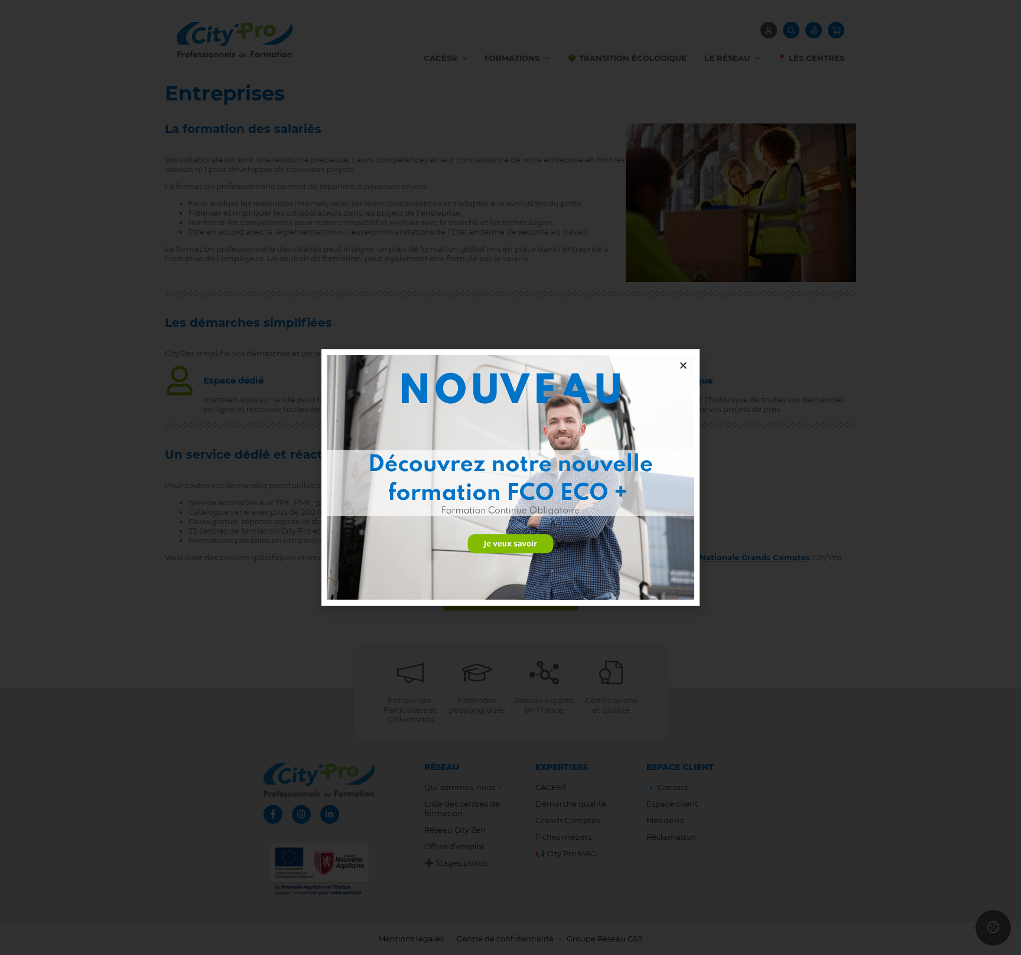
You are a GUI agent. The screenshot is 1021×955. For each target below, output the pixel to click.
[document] (510, 477)
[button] (683, 365)
